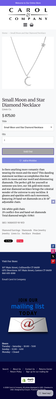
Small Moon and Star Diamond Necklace (28, 33)
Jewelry (6, 233)
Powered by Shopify (38, 389)
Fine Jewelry (39, 230)
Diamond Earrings (11, 230)
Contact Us (30, 369)
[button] (28, 160)
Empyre (27, 389)
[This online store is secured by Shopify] (28, 382)
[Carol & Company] (28, 14)
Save (21, 241)
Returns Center (45, 369)
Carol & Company (15, 387)
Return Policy (16, 371)
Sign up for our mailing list (37, 371)
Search (5, 369)
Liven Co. (7, 109)
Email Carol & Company (14, 279)
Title (4, 121)
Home (4, 33)
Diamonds (27, 230)
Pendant (36, 233)
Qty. (4, 134)
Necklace (26, 233)
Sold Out (28, 151)
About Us (17, 369)
